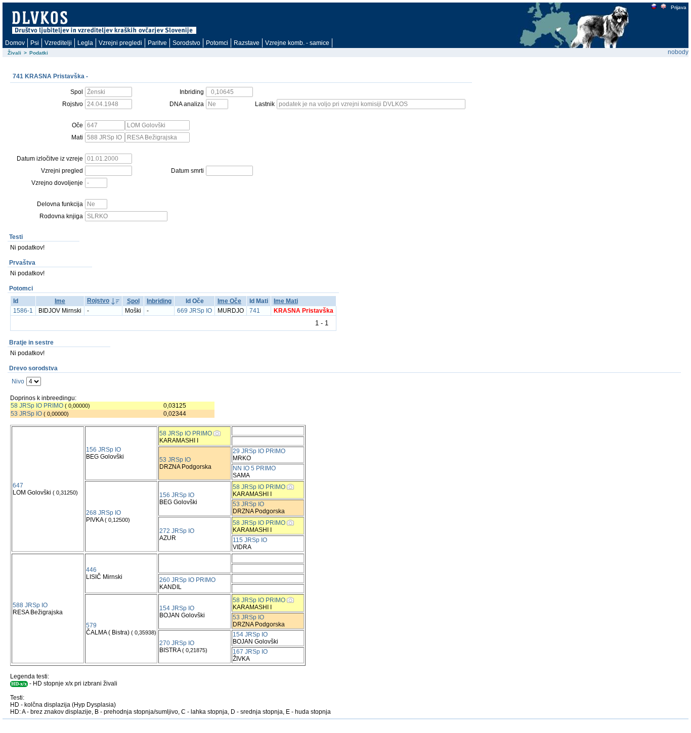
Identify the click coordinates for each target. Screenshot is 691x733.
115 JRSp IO (250, 540)
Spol (133, 301)
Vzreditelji (58, 42)
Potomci (217, 42)
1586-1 (23, 310)
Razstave (247, 42)
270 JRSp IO (176, 643)
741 (254, 310)
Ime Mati (286, 301)
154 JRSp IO (176, 608)
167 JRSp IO (250, 651)
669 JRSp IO (194, 310)
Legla (85, 42)
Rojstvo (98, 300)
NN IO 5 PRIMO (254, 468)
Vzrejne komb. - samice (297, 42)
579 (91, 625)
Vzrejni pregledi (120, 42)
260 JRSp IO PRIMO (187, 579)
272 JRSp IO (176, 530)
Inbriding (159, 301)
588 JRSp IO (30, 605)
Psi (34, 42)
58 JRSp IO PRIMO (37, 405)
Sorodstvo (186, 42)
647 (18, 485)
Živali (14, 53)
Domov (15, 42)
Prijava (678, 7)
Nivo (18, 381)
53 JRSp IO (26, 413)
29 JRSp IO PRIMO (259, 451)
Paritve (157, 42)
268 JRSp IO (103, 512)
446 (91, 569)
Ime (60, 301)
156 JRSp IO (103, 449)
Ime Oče (229, 301)
